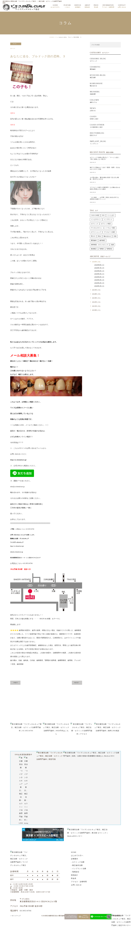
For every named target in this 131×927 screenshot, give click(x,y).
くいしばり (110, 215)
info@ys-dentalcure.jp (17, 486)
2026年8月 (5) (99, 265)
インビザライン (96, 219)
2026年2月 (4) (99, 283)
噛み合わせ (107, 236)
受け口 (93, 236)
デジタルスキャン (96, 228)
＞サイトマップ (15, 915)
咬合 (99, 236)
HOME (51, 37)
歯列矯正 (102, 240)
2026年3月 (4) (99, 280)
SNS (103, 215)
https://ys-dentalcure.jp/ (18, 460)
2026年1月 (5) (99, 286)
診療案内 (74, 859)
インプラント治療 (79, 868)
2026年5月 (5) (99, 274)
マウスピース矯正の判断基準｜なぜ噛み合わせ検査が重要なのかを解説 (105, 188)
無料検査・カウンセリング (99, 244)
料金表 (73, 878)
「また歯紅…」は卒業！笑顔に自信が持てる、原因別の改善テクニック (105, 198)
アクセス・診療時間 (79, 881)
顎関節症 (109, 249)
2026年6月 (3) (99, 271)
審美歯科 (94, 240)
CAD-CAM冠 (95, 215)
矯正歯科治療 (77, 865)
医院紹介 (74, 875)
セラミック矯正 (106, 223)
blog (15, 43)
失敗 (115, 236)
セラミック (94, 223)
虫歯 (112, 244)
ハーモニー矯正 (110, 228)
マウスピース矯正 (109, 232)
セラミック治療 (78, 862)
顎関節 (101, 249)
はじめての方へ (77, 855)
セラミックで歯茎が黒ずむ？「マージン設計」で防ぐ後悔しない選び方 (105, 158)
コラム (56, 37)
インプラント (108, 219)
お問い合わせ (76, 885)
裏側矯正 (94, 249)
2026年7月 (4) (99, 268)
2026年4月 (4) (99, 277)
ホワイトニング (96, 232)
